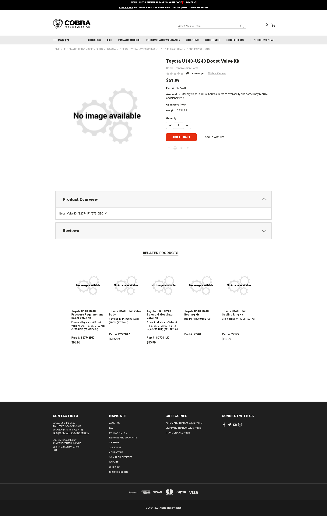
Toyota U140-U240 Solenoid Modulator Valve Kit (160, 314)
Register (127, 457)
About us (94, 40)
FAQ (109, 40)
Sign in (113, 457)
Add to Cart (88, 360)
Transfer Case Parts (178, 432)
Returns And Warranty (163, 40)
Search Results (118, 472)
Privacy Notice (129, 40)
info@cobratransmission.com (71, 433)
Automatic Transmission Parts (184, 423)
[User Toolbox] (267, 25)
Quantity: (171, 118)
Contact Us (235, 40)
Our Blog (114, 467)
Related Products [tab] (160, 253)
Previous (317, 504)
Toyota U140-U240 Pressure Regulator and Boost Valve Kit (87, 314)
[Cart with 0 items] (273, 25)
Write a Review (217, 73)
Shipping (192, 40)
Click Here (126, 7)
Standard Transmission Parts (183, 428)
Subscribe (212, 40)
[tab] (163, 199)
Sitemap (113, 462)
